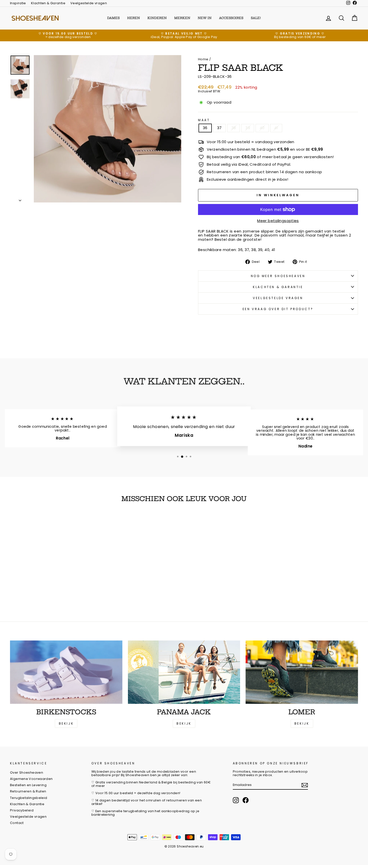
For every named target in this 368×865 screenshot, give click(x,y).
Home (203, 59)
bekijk (184, 723)
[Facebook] (246, 800)
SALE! (256, 18)
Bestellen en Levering (28, 785)
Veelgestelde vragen (88, 3)
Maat (204, 120)
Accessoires (231, 18)
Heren (133, 18)
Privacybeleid (22, 810)
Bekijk (66, 723)
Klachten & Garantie (48, 3)
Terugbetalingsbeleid (28, 798)
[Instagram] (236, 800)
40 (262, 127)
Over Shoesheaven (26, 772)
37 (219, 127)
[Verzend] (304, 785)
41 (276, 127)
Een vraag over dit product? (278, 309)
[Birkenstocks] (66, 672)
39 (247, 127)
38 (233, 127)
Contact (17, 823)
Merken (182, 18)
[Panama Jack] (184, 672)
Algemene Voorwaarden (31, 779)
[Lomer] (302, 672)
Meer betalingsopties (278, 221)
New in (205, 18)
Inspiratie (18, 3)
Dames (113, 18)
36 (205, 127)
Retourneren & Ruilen (28, 791)
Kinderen (157, 18)
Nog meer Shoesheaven (278, 276)
